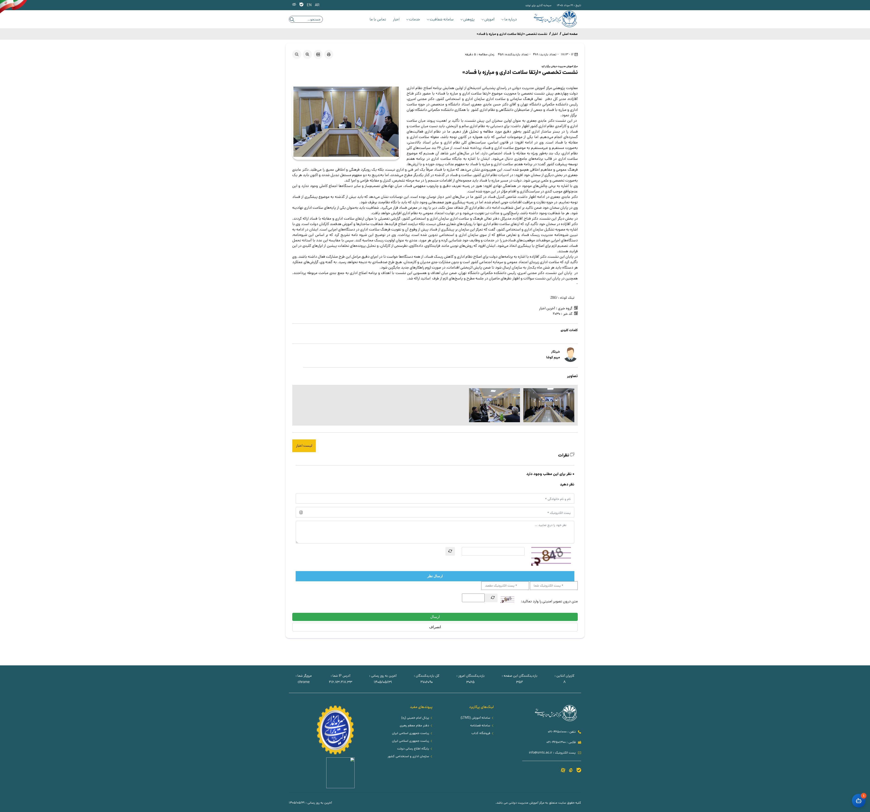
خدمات (414, 19)
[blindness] (294, 5)
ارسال (435, 617)
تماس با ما (378, 19)
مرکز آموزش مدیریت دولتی (564, 66)
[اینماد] (340, 787)
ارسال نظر (435, 576)
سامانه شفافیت (442, 19)
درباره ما (510, 19)
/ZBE (553, 298)
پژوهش (469, 19)
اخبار (396, 19)
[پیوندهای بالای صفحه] (301, 5)
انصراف (435, 627)
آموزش (489, 19)
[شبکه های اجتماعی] (579, 771)
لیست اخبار (304, 445)
